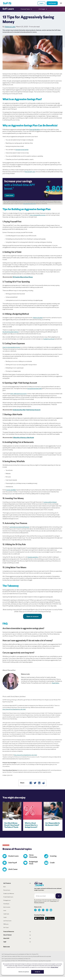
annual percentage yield (35, 388)
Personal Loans (6, 890)
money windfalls (11, 490)
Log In (41, 3)
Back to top (6, 946)
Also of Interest (7, 935)
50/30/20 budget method (10, 332)
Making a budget (38, 317)
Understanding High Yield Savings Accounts (26, 410)
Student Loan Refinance (8, 893)
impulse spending (33, 557)
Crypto (5, 917)
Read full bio (55, 683)
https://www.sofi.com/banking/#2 (29, 203)
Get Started (52, 3)
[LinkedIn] (39, 783)
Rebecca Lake (10, 27)
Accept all (37, 971)
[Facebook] (31, 783)
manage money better (21, 149)
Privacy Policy (53, 901)
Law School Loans (7, 920)
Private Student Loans (8, 897)
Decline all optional (24, 971)
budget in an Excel (49, 339)
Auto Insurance (6, 907)
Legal (4, 941)
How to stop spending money (11, 347)
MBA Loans (6, 924)
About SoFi (6, 938)
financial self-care (30, 171)
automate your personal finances (19, 527)
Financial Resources (8, 931)
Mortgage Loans (7, 900)
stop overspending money (37, 215)
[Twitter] (35, 783)
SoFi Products (7, 883)
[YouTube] (51, 910)
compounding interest (50, 502)
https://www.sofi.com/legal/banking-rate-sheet (14, 709)
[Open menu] (61, 3)
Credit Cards (6, 914)
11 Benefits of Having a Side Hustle (23, 437)
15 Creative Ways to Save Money (23, 277)
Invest (4, 910)
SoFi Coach (6, 927)
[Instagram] (47, 910)
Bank (4, 886)
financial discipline (34, 129)
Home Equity (6, 903)
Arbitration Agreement (39, 902)
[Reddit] (43, 783)
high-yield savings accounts (18, 393)
